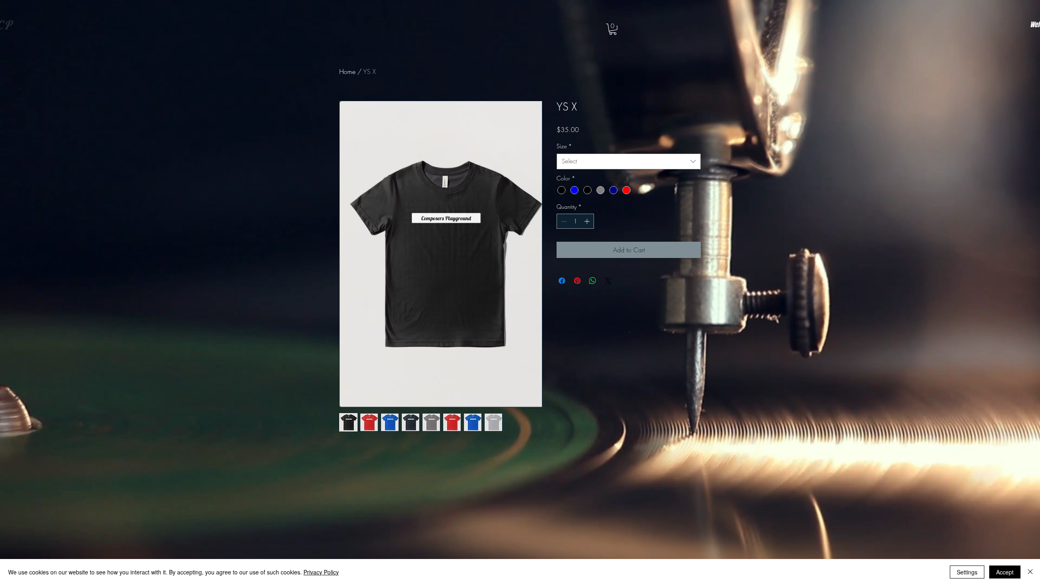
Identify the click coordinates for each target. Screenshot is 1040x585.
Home (347, 71)
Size (564, 146)
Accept (1005, 572)
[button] (613, 29)
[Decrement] (563, 221)
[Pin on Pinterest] (577, 281)
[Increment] (588, 221)
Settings (967, 572)
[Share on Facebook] (562, 281)
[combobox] (629, 161)
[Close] (1030, 572)
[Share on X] (608, 281)
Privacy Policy (321, 572)
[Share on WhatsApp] (593, 281)
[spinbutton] (575, 221)
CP (59, 25)
